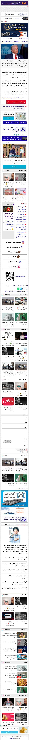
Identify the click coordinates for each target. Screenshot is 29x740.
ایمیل (26, 422)
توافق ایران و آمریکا (18, 291)
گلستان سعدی (12, 257)
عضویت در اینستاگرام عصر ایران (13, 242)
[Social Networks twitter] (16, 135)
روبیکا (11, 98)
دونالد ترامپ (11, 291)
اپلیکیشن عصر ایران (20, 276)
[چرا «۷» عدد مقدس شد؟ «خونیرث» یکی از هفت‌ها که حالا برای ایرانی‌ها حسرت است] (8, 209)
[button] (5, 21)
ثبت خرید (14, 167)
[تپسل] (3, 142)
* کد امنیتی (25, 439)
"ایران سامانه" (11, 738)
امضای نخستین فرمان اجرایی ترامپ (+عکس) (21, 227)
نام (26, 417)
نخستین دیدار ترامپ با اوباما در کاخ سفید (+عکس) (21, 234)
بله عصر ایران (5, 98)
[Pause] (4, 156)
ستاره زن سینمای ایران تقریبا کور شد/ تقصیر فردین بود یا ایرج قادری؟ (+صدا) (11, 129)
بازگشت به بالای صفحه (21, 489)
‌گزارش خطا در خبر (25, 288)
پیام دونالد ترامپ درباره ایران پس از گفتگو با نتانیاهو (21, 209)
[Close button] (28, 725)
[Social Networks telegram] (14, 135)
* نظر (26, 427)
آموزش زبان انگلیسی (13, 262)
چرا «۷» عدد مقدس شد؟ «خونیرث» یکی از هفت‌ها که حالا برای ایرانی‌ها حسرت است (8, 216)
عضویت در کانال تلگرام (19, 98)
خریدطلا (8, 118)
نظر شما (25, 415)
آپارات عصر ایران (13, 267)
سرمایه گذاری (9, 732)
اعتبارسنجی (25, 452)
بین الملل (20, 38)
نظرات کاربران (14, 123)
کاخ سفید (6, 291)
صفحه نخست (25, 38)
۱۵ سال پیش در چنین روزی (13, 247)
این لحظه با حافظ (12, 252)
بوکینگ (21, 452)
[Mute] (7, 156)
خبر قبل (7, 123)
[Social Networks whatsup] (18, 135)
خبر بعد (22, 123)
